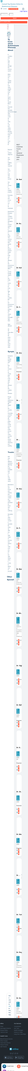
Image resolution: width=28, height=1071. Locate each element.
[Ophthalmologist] (9, 625)
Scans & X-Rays (18, 1032)
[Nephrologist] (9, 761)
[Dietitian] (9, 883)
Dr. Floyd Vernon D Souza (21, 952)
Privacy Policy (4, 1030)
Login (21, 11)
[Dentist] (9, 665)
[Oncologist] (9, 815)
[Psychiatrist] (9, 679)
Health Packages (18, 1030)
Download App (14, 8)
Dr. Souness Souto (20, 489)
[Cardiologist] (9, 896)
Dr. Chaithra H (19, 307)
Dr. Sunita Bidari (19, 223)
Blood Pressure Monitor (6, 1039)
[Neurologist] (9, 747)
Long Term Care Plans (20, 1034)
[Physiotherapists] (9, 977)
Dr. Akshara (18, 875)
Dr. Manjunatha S (20, 834)
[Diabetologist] (9, 720)
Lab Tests (16, 1028)
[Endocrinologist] (9, 774)
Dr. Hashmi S (19, 440)
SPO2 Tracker (4, 1041)
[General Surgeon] (9, 910)
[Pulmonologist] (9, 869)
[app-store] (8, 1057)
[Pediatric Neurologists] (9, 612)
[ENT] (9, 639)
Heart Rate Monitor (5, 1043)
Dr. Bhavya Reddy (20, 613)
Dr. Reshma (18, 400)
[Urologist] (9, 801)
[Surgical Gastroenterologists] (9, 585)
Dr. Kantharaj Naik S (20, 268)
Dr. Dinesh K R (19, 747)
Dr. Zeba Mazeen (19, 792)
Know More (17, 200)
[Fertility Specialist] (9, 828)
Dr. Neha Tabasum (20, 705)
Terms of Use (4, 1032)
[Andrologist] (9, 693)
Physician (19, 371)
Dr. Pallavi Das (19, 528)
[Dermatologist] (9, 964)
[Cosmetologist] (9, 706)
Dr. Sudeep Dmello (20, 179)
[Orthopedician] (9, 951)
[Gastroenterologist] (9, 842)
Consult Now (18, 200)
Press (1, 1026)
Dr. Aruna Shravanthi (20, 353)
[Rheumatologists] (9, 598)
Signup (25, 11)
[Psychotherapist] (9, 652)
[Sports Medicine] (9, 733)
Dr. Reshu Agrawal (20, 569)
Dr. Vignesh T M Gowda (21, 666)
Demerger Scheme (5, 1028)
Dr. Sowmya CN (19, 998)
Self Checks (3, 1046)
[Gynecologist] (9, 856)
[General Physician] (9, 923)
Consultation (17, 1026)
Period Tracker (4, 1045)
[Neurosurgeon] (9, 788)
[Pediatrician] (9, 937)
